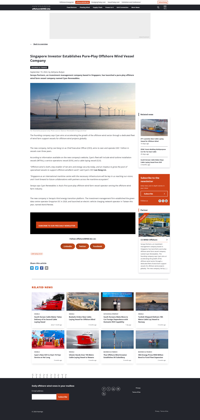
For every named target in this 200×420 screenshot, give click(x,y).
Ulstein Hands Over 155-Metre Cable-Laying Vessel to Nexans (81, 356)
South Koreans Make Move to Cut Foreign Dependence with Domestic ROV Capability (116, 319)
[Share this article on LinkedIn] (32, 268)
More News (135, 7)
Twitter (82, 246)
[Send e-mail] (118, 389)
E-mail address (37, 391)
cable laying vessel (36, 254)
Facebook (97, 246)
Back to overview (40, 44)
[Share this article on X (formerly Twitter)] (36, 268)
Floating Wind (85, 7)
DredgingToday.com (98, 2)
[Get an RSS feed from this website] (104, 394)
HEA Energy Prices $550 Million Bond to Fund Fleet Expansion (150, 356)
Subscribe (148, 194)
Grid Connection (122, 7)
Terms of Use (136, 392)
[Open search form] (158, 7)
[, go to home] (41, 7)
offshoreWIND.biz (82, 2)
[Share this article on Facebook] (41, 268)
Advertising (163, 2)
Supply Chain (97, 7)
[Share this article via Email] (46, 268)
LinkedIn (68, 246)
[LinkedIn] (166, 201)
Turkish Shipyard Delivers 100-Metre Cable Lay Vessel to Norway (150, 319)
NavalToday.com (113, 2)
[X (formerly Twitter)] (163, 201)
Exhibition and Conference (131, 2)
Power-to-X (109, 7)
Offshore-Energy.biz (67, 2)
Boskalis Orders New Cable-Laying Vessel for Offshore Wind (82, 318)
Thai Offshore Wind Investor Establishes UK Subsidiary (115, 356)
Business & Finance (39, 67)
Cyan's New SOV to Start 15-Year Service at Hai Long (47, 356)
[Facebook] (159, 201)
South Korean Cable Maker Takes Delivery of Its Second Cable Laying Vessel (48, 319)
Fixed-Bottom (72, 7)
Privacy (138, 388)
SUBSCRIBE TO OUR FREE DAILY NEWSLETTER (57, 226)
